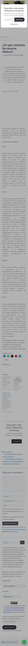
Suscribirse (19, 19)
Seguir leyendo (14, 24)
